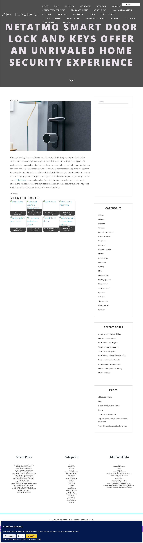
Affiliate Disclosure (105, 397)
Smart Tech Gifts (95, 18)
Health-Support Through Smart (109, 364)
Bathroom (85, 6)
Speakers (115, 18)
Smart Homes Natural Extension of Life (112, 355)
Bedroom (101, 6)
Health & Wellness (24, 490)
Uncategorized (103, 305)
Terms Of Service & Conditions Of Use (119, 484)
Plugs (92, 14)
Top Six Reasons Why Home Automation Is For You (113, 420)
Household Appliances (24, 492)
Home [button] (45, 6)
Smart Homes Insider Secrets (109, 360)
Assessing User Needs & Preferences (24, 489)
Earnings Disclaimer (119, 472)
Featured (101, 245)
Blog (56, 6)
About (119, 465)
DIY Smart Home (79, 10)
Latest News (103, 258)
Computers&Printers (53, 10)
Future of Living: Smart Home (108, 406)
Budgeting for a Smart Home (24, 487)
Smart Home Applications (107, 414)
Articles (69, 6)
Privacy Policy (119, 478)
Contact (119, 470)
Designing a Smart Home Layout (24, 485)
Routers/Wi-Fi (107, 14)
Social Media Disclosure (119, 482)
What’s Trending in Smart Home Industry (24, 484)
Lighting (78, 14)
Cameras (116, 6)
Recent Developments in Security (110, 368)
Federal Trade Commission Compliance (119, 473)
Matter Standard (104, 373)
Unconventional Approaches (108, 347)
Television (131, 18)
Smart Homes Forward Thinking (109, 334)
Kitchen (46, 14)
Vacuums (67, 22)
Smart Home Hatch (21, 14)
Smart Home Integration (107, 351)
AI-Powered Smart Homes (24, 482)
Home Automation (122, 10)
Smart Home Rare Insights (108, 342)
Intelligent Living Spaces (107, 338)
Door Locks (100, 10)
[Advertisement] (113, 154)
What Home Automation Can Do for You (112, 426)
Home (100, 410)
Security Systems (51, 18)
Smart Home (73, 18)
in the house (21, 180)
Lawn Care (62, 14)
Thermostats (49, 22)
